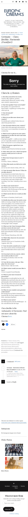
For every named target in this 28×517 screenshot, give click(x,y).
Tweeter (23, 486)
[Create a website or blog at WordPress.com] (13, 483)
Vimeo (16, 488)
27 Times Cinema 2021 (13, 340)
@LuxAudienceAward (7, 350)
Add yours (17, 361)
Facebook (7, 486)
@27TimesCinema (6, 344)
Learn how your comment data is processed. (14, 422)
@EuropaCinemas (6, 346)
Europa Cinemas (5, 32)
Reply (16, 371)
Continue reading (14, 513)
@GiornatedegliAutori (7, 348)
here (10, 316)
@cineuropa (15, 344)
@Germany (15, 346)
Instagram (15, 486)
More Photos (5, 471)
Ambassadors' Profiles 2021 (16, 34)
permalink (4, 352)
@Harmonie (18, 348)
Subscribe (8, 509)
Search (25, 1)
